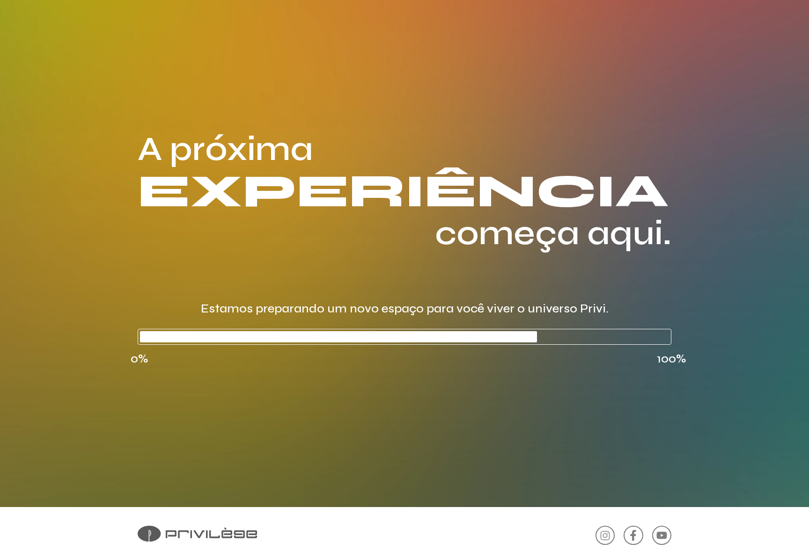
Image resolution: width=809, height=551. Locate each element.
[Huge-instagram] (605, 535)
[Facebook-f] (633, 535)
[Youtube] (661, 535)
